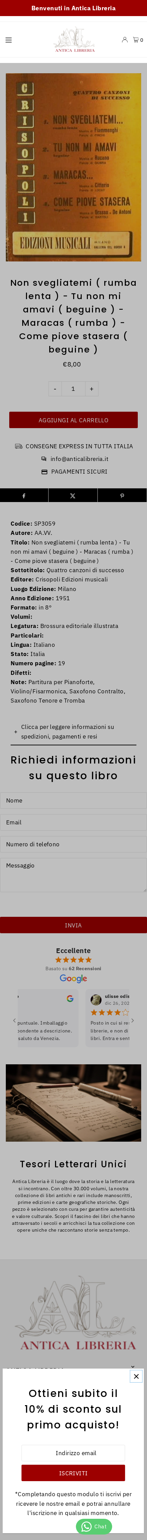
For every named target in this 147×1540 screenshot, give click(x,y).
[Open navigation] (24, 39)
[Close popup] (136, 1376)
